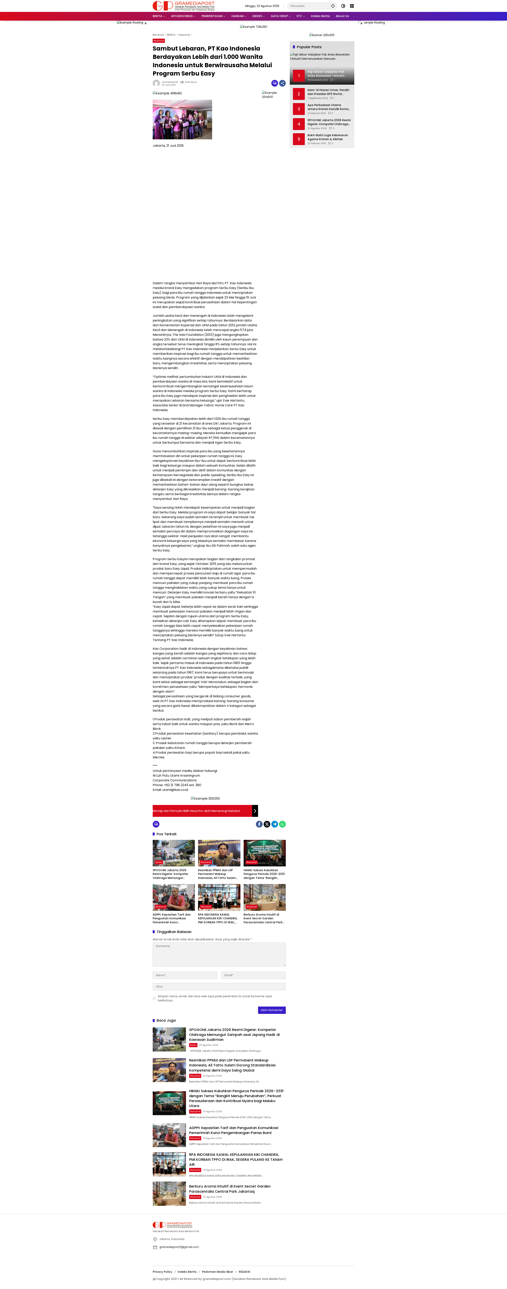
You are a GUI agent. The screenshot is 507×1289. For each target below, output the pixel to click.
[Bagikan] (282, 83)
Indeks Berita (187, 1272)
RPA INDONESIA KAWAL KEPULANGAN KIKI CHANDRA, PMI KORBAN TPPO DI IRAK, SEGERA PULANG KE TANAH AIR (219, 918)
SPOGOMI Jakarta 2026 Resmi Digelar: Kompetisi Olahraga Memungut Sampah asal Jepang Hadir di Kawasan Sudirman (172, 874)
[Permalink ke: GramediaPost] (157, 83)
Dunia (159, 862)
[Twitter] (267, 824)
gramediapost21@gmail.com (179, 1247)
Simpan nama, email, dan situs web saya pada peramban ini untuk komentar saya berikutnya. (215, 998)
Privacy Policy (162, 1272)
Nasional (159, 40)
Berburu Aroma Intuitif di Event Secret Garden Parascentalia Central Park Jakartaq (263, 918)
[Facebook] (259, 824)
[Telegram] (274, 824)
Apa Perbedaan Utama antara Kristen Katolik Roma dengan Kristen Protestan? (328, 107)
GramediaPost (170, 82)
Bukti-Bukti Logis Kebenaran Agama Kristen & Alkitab (328, 137)
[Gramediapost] (184, 6)
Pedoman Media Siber (217, 1272)
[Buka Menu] (352, 6)
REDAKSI (244, 1272)
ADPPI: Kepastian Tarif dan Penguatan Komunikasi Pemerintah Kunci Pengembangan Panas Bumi (173, 918)
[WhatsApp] (282, 824)
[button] (333, 6)
